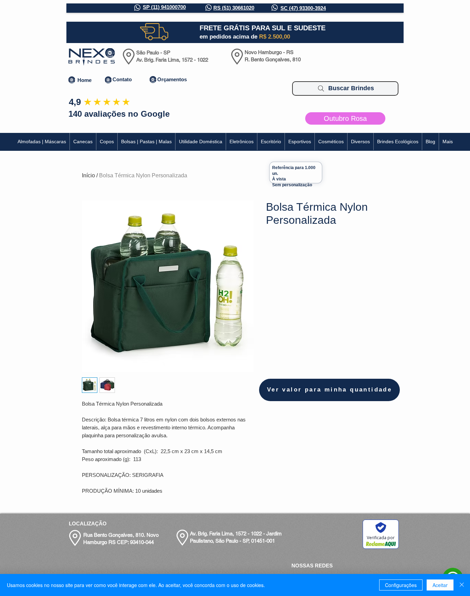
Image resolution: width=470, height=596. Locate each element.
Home (84, 80)
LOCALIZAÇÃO (88, 523)
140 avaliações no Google (119, 113)
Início (88, 175)
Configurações (401, 585)
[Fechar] (462, 584)
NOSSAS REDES (312, 565)
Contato (122, 79)
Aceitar (440, 585)
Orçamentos (172, 79)
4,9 (75, 102)
